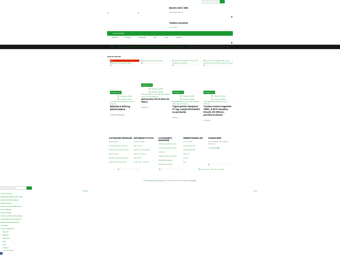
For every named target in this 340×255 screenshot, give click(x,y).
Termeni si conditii (139, 142)
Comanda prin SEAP (189, 146)
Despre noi (186, 154)
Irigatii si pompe (113, 154)
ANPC (139, 158)
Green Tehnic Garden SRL (155, 180)
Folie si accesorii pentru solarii (167, 148)
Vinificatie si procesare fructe (167, 144)
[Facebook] (1, 253)
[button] (1, 185)
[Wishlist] (231, 14)
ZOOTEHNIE (4, 225)
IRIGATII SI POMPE (6, 213)
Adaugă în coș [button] (116, 92)
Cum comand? (187, 142)
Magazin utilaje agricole (165, 160)
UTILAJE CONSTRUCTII (7, 229)
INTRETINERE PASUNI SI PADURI (212, 101)
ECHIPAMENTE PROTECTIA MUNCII (11, 219)
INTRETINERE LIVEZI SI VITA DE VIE (182, 101)
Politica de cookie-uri (140, 154)
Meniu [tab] (255, 191)
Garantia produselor (189, 150)
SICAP (166, 37)
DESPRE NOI (142, 37)
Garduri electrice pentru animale (118, 150)
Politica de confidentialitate (142, 150)
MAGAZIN (115, 37)
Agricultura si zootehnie (165, 164)
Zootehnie (161, 152)
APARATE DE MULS (6, 203)
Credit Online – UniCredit (141, 162)
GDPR (135, 158)
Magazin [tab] (85, 191)
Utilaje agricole (113, 142)
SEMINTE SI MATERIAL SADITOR (10, 222)
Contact (185, 158)
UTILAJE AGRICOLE (152, 97)
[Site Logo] (113, 15)
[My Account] (228, 40)
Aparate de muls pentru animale (118, 158)
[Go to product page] (156, 71)
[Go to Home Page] (107, 47)
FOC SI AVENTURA (6, 209)
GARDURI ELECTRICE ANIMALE (9, 200)
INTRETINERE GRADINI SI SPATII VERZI (12, 197)
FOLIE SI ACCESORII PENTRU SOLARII (11, 216)
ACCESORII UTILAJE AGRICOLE (119, 102)
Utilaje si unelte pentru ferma (117, 162)
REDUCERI (128, 37)
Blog (184, 162)
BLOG (155, 37)
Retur (135, 146)
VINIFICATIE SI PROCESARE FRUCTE (11, 206)
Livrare (140, 146)
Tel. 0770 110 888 (7, 250)
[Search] (222, 1)
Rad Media (193, 180)
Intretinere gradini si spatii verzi (118, 146)
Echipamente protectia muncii (167, 156)
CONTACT (179, 37)
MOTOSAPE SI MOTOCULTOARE (151, 94)
